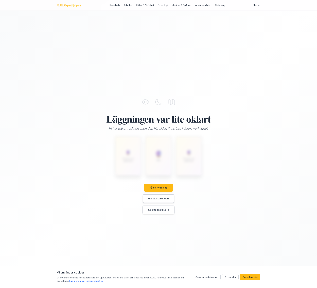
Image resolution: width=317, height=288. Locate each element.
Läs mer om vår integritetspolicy (86, 281)
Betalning (220, 5)
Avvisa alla (230, 277)
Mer (255, 5)
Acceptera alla (250, 277)
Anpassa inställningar (206, 277)
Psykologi (163, 5)
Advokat (128, 5)
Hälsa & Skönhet (145, 5)
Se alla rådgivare (158, 210)
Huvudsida (114, 5)
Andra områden (203, 5)
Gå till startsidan (158, 198)
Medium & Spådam (181, 5)
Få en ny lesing (158, 188)
